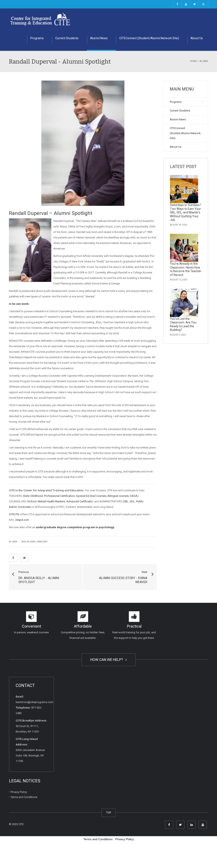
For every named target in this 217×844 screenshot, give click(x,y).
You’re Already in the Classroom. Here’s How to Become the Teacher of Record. (185, 269)
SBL (126, 501)
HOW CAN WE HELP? (107, 659)
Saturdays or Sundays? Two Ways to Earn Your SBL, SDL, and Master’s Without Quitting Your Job (185, 212)
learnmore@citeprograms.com (34, 702)
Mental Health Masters (51, 501)
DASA (133, 495)
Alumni (13, 541)
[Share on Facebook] (13, 558)
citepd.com (22, 519)
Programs (37, 38)
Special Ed (82, 495)
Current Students (66, 38)
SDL (132, 501)
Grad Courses (98, 495)
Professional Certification (59, 495)
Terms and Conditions (24, 797)
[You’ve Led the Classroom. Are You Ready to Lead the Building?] (184, 303)
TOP (108, 812)
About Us (197, 38)
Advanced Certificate (79, 501)
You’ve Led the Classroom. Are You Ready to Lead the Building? (183, 324)
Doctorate (24, 506)
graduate (41, 541)
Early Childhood (33, 495)
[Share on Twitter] (24, 558)
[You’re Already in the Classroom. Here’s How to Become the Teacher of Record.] (184, 248)
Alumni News (99, 38)
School (32, 501)
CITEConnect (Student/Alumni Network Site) (149, 38)
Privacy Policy (19, 791)
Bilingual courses (118, 495)
